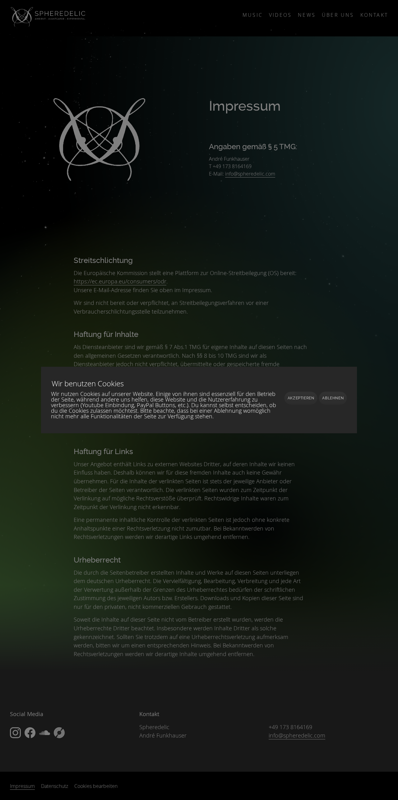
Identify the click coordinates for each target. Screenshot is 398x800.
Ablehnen (333, 398)
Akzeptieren (301, 398)
